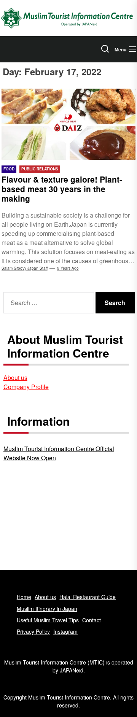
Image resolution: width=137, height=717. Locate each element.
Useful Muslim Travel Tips (48, 620)
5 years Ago (68, 268)
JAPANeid (71, 670)
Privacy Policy (33, 631)
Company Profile (26, 386)
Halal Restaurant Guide (87, 597)
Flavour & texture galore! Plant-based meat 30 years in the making (62, 188)
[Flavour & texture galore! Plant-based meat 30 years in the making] (69, 124)
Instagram (65, 631)
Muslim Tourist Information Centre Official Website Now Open (58, 453)
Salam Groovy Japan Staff (25, 268)
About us (15, 377)
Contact (91, 620)
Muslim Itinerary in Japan (47, 608)
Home (24, 597)
